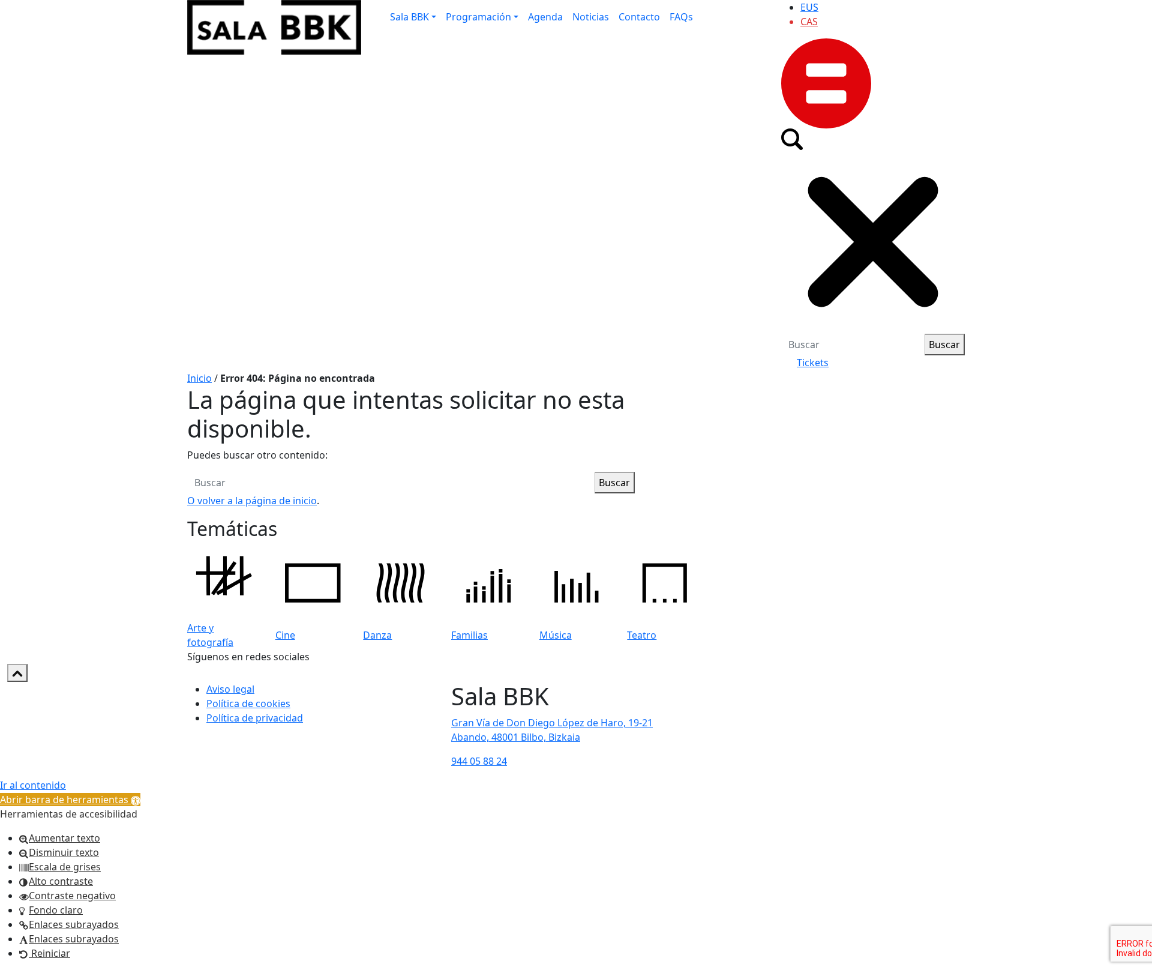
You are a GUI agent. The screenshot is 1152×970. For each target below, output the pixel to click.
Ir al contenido (33, 785)
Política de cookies (248, 703)
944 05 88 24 (479, 761)
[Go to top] (17, 673)
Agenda (545, 16)
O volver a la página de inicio (252, 500)
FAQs (681, 16)
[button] (70, 799)
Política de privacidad (254, 717)
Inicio (199, 378)
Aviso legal (230, 689)
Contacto (639, 16)
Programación (478, 16)
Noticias (590, 16)
